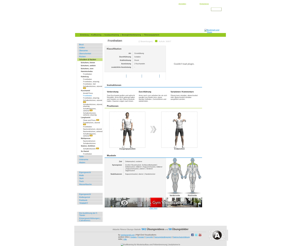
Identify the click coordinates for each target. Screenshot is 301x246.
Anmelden (182, 4)
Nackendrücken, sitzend (92, 129)
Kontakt (141, 237)
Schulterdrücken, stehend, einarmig (90, 114)
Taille (81, 156)
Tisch (81, 181)
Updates (133, 237)
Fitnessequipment (151, 35)
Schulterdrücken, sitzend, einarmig (93, 105)
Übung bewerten (118, 76)
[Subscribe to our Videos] (200, 236)
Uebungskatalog (96, 12)
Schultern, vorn (87, 68)
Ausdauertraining (111, 35)
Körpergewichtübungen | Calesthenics (89, 219)
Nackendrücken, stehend (92, 131)
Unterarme (83, 159)
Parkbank (83, 200)
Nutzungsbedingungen (162, 237)
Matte (81, 175)
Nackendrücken (89, 141)
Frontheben (87, 74)
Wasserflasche (85, 184)
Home (81, 31)
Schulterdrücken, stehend (89, 110)
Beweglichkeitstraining (131, 35)
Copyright (149, 237)
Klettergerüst (84, 197)
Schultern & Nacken (122, 12)
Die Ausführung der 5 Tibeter (88, 214)
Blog (94, 31)
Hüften (82, 48)
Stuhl (81, 178)
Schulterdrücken (89, 143)
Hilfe (125, 239)
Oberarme (83, 51)
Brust (81, 45)
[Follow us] (196, 236)
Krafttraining (108, 12)
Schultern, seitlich (88, 65)
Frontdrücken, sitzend (91, 123)
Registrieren (204, 4)
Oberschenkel (85, 54)
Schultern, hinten (88, 63)
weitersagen (153, 76)
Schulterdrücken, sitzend (92, 86)
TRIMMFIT (83, 203)
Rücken (82, 56)
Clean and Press (89, 120)
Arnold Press (88, 93)
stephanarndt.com (128, 235)
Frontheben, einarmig (91, 82)
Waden (82, 162)
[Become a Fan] (192, 236)
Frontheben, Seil (89, 84)
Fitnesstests (132, 31)
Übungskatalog (111, 31)
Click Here (153, 208)
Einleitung (84, 35)
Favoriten (136, 76)
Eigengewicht (85, 172)
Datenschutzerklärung (181, 237)
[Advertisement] (147, 22)
